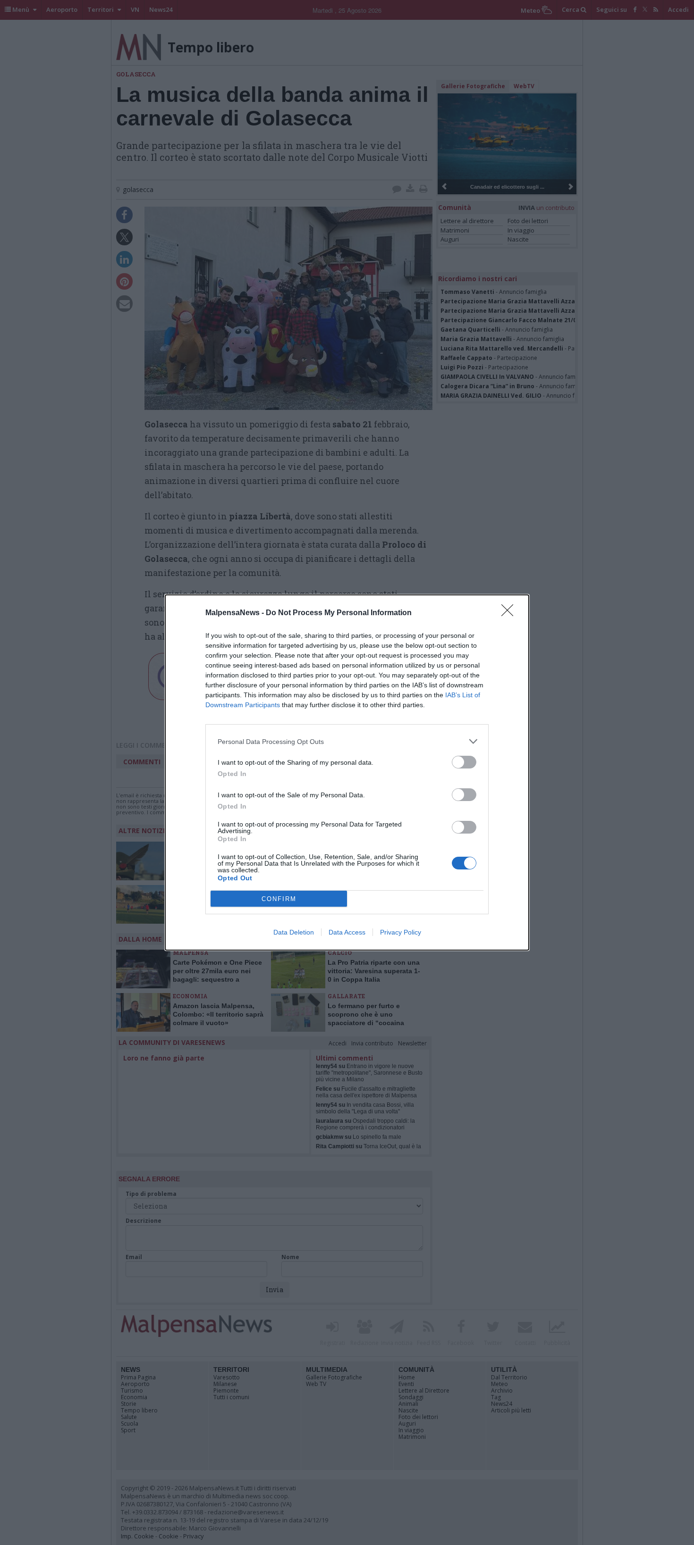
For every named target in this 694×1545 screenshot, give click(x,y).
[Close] (510, 613)
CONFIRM (279, 898)
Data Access (347, 932)
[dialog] (347, 772)
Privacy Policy (400, 932)
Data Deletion (293, 932)
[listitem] (347, 741)
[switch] (464, 762)
